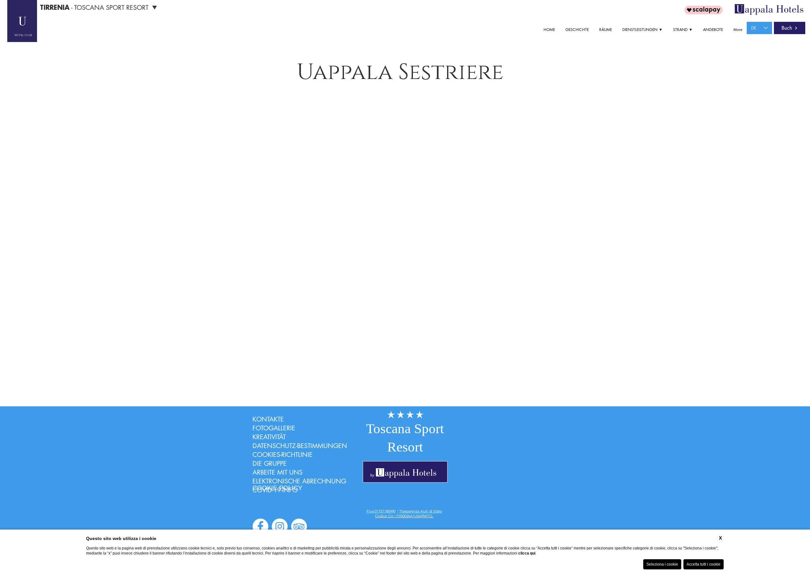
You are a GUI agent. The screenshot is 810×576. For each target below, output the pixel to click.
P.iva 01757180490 (381, 511)
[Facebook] (260, 526)
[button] (643, 29)
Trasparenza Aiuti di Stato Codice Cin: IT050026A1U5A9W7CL (408, 513)
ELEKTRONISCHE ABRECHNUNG (299, 481)
